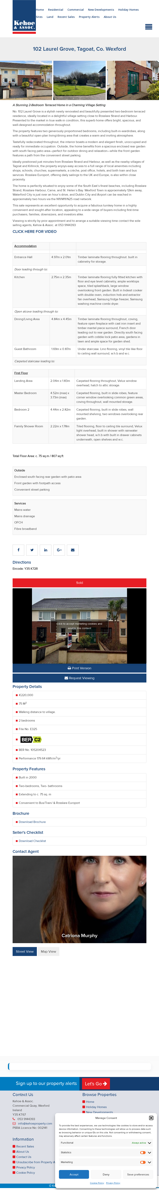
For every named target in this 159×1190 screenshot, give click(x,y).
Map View (48, 951)
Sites (39, 17)
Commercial (75, 9)
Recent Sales (66, 17)
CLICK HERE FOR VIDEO (35, 231)
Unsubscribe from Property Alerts (38, 1162)
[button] (151, 1118)
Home (40, 9)
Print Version (81, 668)
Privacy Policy (113, 1183)
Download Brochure (32, 822)
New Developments (101, 9)
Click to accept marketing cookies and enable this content (79, 626)
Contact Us (23, 1157)
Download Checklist (32, 841)
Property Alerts (89, 17)
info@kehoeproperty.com (35, 1124)
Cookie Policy (97, 1183)
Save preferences (138, 1174)
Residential (55, 9)
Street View (25, 951)
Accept (74, 1174)
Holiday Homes (128, 9)
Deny (106, 1174)
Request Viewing (81, 678)
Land (50, 17)
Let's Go (94, 1084)
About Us (110, 17)
